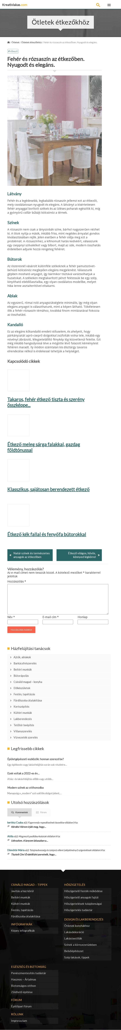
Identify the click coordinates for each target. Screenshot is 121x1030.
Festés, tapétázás (24, 694)
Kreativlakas (14, 5)
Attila (10, 836)
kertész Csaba (15, 822)
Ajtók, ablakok (22, 657)
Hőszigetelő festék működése (83, 891)
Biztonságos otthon (23, 985)
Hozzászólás (16, 581)
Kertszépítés (21, 706)
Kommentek (21, 812)
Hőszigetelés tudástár (78, 910)
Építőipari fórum (21, 1006)
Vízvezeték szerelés (26, 737)
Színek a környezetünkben (80, 944)
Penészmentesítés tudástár (28, 973)
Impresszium (19, 1020)
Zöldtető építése (22, 992)
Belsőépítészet (74, 951)
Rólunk (17, 1014)
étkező (14, 51)
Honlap (83, 617)
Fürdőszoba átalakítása (28, 700)
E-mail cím (50, 617)
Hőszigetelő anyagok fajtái (81, 897)
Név (11, 617)
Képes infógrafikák (23, 930)
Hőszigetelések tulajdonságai (83, 903)
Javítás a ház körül (22, 891)
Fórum (43, 812)
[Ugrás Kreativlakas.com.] (8, 42)
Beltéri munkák (23, 669)
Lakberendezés (23, 719)
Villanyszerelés (23, 731)
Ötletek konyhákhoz (77, 925)
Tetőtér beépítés (24, 725)
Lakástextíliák (73, 938)
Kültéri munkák (23, 712)
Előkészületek (22, 688)
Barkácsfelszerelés (25, 663)
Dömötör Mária (16, 850)
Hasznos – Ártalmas (23, 979)
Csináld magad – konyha (28, 681)
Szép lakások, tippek (76, 957)
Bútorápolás (21, 675)
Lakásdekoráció (74, 932)
